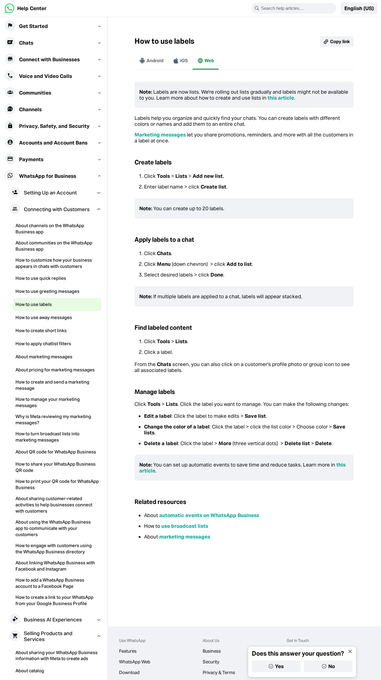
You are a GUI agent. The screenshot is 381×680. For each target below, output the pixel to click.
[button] (359, 8)
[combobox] (297, 8)
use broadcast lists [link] (184, 526)
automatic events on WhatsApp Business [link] (209, 515)
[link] (25, 8)
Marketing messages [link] (160, 134)
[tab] (151, 61)
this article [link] (281, 98)
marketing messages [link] (184, 536)
